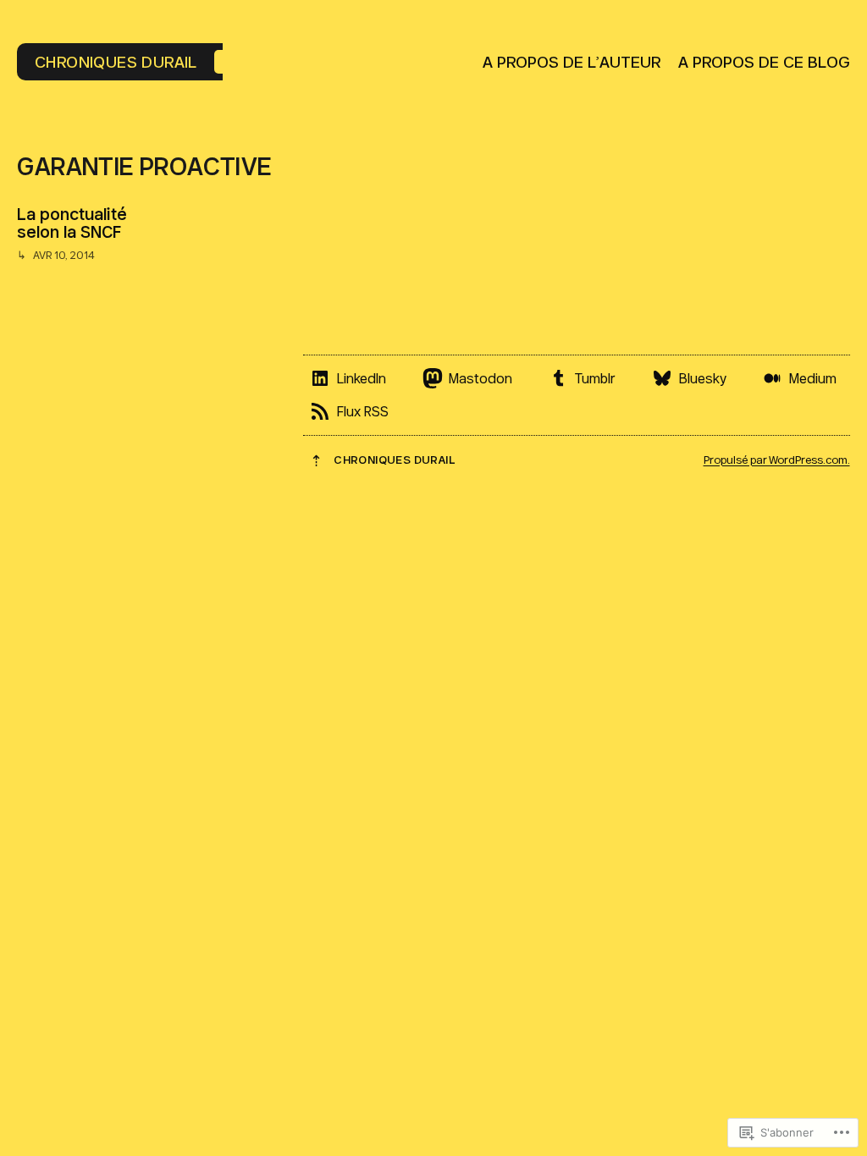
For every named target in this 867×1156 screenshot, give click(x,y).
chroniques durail (116, 61)
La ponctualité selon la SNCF (72, 222)
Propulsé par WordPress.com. (777, 460)
